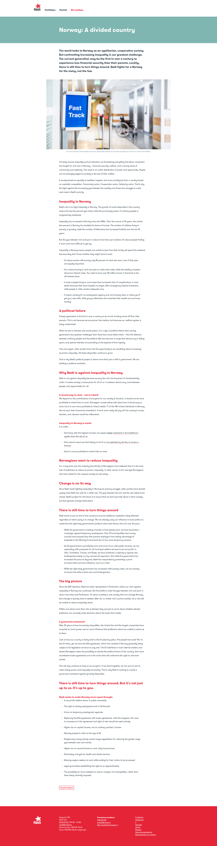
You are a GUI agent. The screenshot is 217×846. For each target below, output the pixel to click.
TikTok (137, 827)
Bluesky (138, 829)
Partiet (63, 10)
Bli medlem (77, 10)
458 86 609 (101, 820)
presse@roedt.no (104, 822)
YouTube (138, 824)
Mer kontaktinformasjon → (107, 825)
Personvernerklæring (143, 832)
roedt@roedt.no (65, 824)
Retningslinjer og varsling (145, 834)
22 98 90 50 (63, 822)
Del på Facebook (66, 788)
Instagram (139, 820)
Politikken (50, 10)
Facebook (139, 817)
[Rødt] (37, 823)
